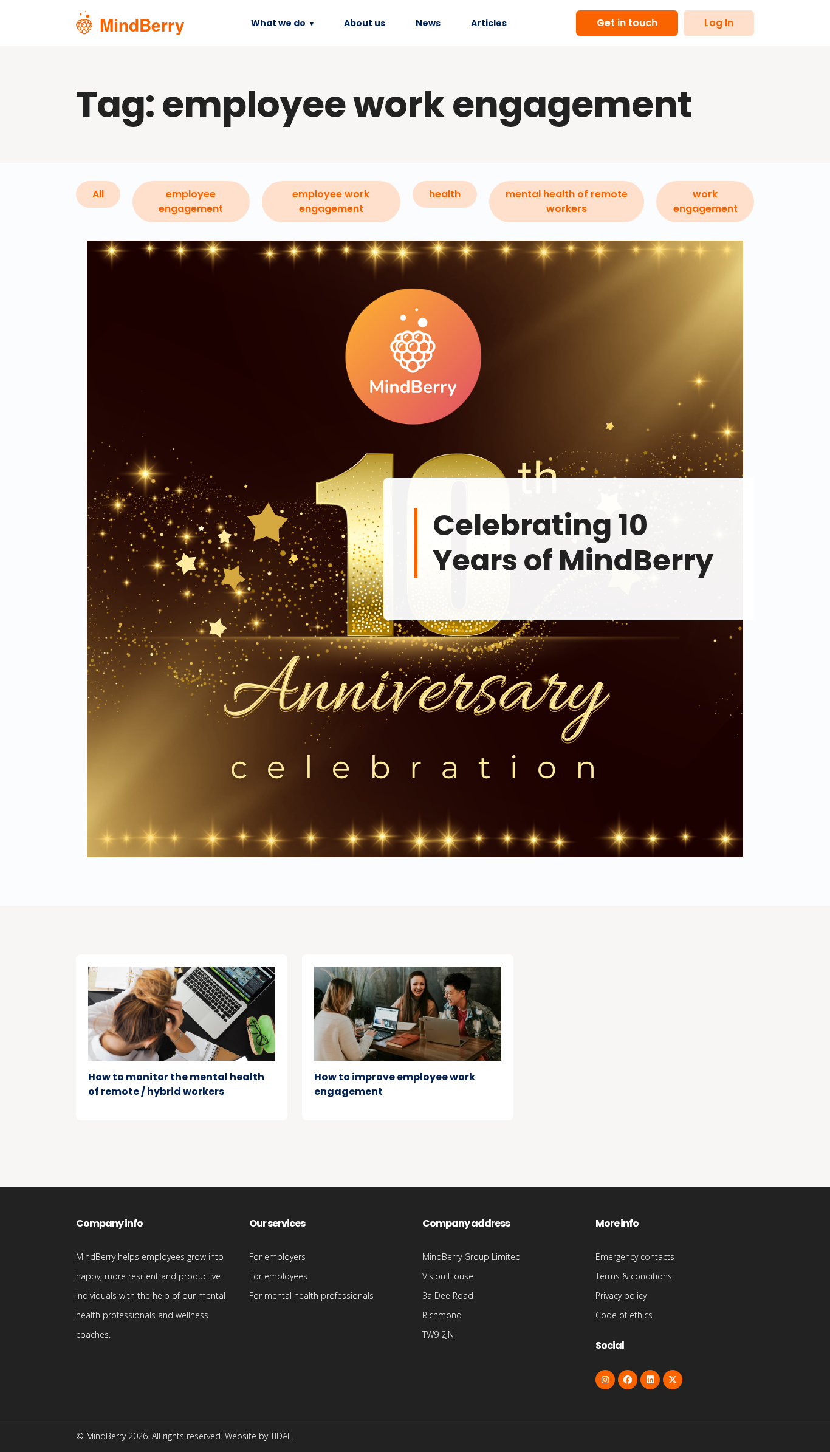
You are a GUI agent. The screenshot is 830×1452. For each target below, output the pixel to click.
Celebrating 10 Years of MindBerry (573, 543)
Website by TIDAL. (259, 1436)
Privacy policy (621, 1295)
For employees (278, 1276)
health (445, 194)
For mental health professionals (311, 1295)
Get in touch (627, 23)
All (98, 194)
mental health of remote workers (567, 201)
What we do (278, 23)
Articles (489, 23)
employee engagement (191, 201)
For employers (277, 1256)
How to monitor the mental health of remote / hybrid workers (176, 1084)
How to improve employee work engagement (394, 1084)
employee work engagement (330, 201)
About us (364, 23)
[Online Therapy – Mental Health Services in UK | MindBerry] (130, 23)
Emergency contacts (634, 1256)
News (428, 23)
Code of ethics (624, 1315)
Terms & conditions (633, 1276)
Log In (718, 23)
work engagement (705, 201)
